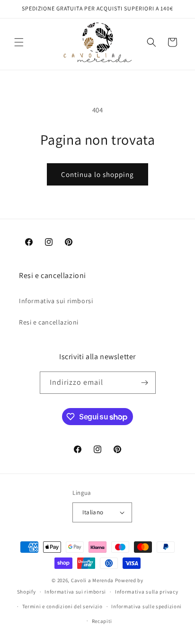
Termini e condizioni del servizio (62, 606)
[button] (19, 42)
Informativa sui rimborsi (56, 301)
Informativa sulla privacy (146, 591)
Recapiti (102, 621)
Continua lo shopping (97, 174)
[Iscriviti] (144, 383)
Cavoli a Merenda (92, 580)
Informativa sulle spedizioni (146, 606)
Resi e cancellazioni (49, 322)
